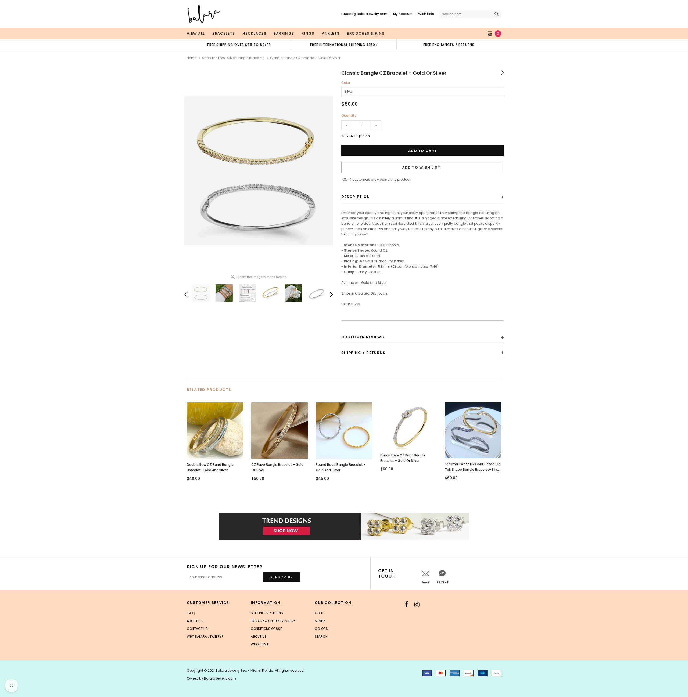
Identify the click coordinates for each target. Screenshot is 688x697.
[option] (239, 44)
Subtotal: (348, 136)
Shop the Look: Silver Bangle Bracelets (233, 58)
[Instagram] (417, 604)
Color (345, 82)
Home (191, 58)
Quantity (348, 115)
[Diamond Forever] (344, 526)
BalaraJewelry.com (220, 678)
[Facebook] (406, 604)
